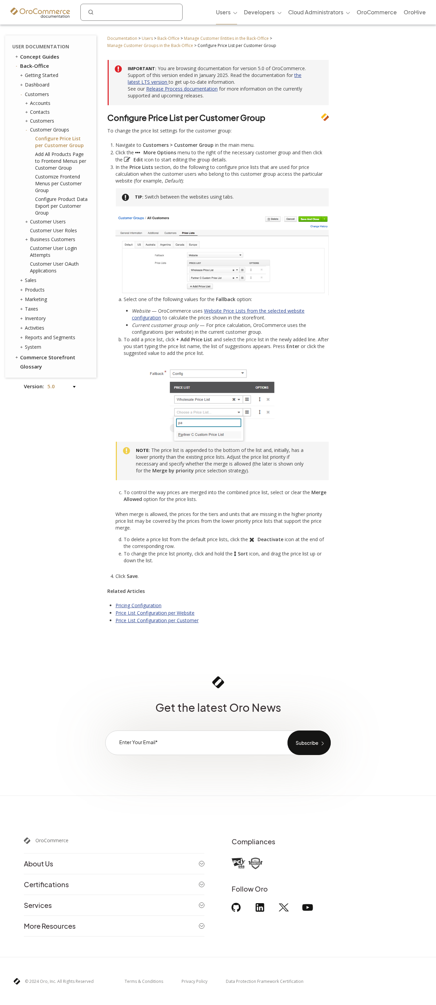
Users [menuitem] (223, 12)
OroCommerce (51, 840)
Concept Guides (39, 56)
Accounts (40, 103)
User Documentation (40, 46)
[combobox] (131, 12)
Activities (34, 328)
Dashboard (37, 84)
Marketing (36, 299)
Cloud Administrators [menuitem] (315, 12)
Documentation (122, 38)
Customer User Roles (53, 230)
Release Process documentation (182, 88)
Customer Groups (49, 129)
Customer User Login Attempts (53, 251)
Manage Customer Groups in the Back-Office (150, 45)
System (33, 347)
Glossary (31, 366)
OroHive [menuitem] (415, 12)
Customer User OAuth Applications (54, 267)
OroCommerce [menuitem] (377, 12)
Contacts (40, 112)
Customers (37, 94)
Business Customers (52, 239)
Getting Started (41, 75)
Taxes (31, 308)
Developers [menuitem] (259, 12)
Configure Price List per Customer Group (59, 141)
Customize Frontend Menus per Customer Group (58, 183)
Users (147, 38)
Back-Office (168, 38)
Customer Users (48, 221)
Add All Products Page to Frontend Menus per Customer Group (60, 161)
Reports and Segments (50, 337)
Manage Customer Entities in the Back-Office (226, 38)
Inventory (35, 318)
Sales (30, 280)
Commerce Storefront (47, 357)
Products (35, 289)
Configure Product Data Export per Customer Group (61, 206)
